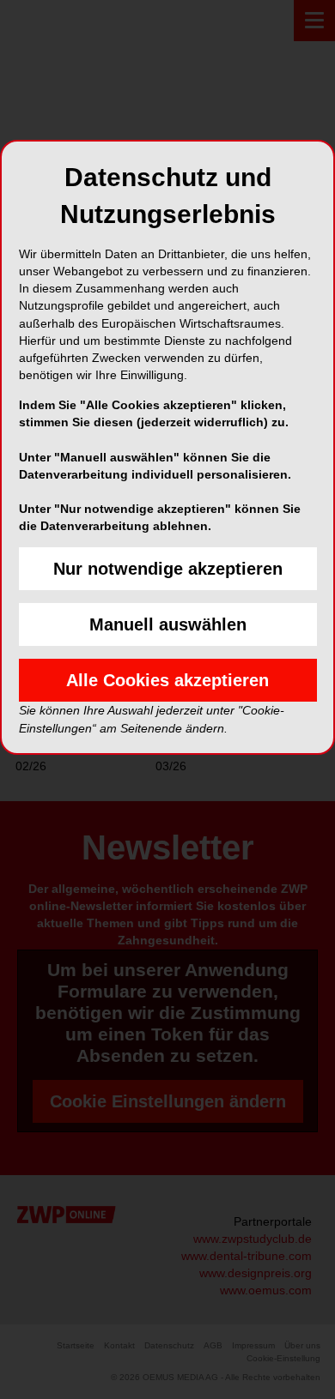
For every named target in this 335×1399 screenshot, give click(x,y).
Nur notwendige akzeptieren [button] (168, 568)
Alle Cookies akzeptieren (167, 680)
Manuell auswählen (168, 624)
